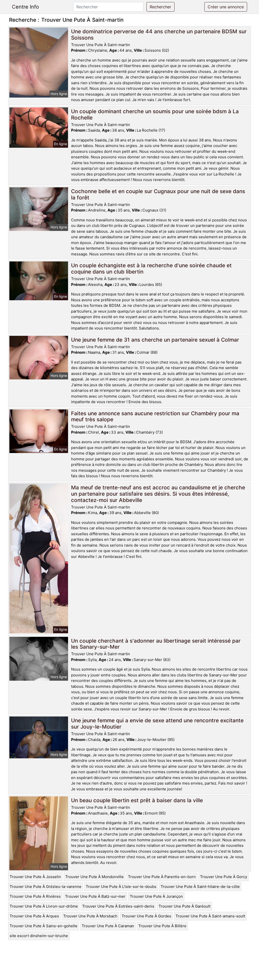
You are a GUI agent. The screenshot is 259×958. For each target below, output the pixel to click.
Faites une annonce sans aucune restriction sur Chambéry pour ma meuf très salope (155, 416)
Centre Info (25, 7)
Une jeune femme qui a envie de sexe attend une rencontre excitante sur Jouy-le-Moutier (157, 723)
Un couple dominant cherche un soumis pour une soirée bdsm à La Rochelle (155, 114)
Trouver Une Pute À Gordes (146, 916)
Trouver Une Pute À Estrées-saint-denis (118, 906)
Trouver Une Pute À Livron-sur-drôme (44, 906)
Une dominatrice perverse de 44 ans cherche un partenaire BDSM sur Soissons (159, 34)
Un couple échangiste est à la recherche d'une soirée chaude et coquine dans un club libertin (151, 268)
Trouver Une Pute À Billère (162, 925)
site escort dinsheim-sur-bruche (39, 935)
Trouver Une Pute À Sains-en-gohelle (43, 925)
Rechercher (160, 6)
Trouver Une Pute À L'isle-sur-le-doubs (121, 886)
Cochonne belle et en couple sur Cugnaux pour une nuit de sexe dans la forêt (158, 194)
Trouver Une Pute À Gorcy (223, 876)
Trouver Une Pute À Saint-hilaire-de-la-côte (200, 886)
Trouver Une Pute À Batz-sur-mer (95, 896)
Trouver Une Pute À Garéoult (184, 906)
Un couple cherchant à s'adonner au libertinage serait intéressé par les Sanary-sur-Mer (156, 644)
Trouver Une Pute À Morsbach (90, 916)
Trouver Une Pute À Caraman (108, 925)
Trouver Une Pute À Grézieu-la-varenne (45, 886)
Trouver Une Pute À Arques (34, 916)
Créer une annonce (226, 6)
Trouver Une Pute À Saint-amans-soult (210, 916)
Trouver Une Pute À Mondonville (94, 876)
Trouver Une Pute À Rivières (35, 896)
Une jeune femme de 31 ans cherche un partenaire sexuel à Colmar (155, 340)
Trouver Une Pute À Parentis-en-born (162, 876)
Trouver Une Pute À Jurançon (156, 896)
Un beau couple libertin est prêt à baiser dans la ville (137, 800)
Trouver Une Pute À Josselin (35, 876)
